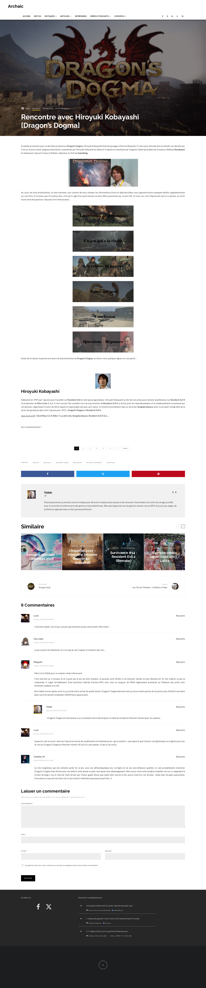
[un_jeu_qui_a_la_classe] (103, 241)
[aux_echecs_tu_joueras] (103, 266)
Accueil (27, 16)
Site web (108, 851)
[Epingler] (158, 474)
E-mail (24, 851)
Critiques (49, 16)
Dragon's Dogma (62, 462)
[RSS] (172, 16)
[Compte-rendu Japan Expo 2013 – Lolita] (164, 551)
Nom (23, 834)
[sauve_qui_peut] (103, 291)
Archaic (15, 6)
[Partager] (47, 474)
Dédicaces (47, 462)
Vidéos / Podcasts (99, 16)
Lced (36, 615)
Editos (37, 16)
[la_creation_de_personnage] (103, 215)
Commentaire (27, 803)
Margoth (38, 662)
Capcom (36, 462)
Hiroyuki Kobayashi (94, 462)
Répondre (180, 615)
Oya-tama (38, 638)
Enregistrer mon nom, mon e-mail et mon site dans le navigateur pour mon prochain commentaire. (61, 865)
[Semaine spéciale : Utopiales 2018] (41, 551)
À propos (119, 16)
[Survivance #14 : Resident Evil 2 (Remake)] (123, 551)
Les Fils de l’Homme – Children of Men (149, 586)
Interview (111, 462)
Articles (64, 16)
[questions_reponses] (103, 341)
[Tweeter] (103, 474)
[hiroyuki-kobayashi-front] (103, 381)
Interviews (81, 16)
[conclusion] (103, 316)
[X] (167, 16)
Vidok (27, 108)
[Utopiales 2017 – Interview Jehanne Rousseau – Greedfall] (82, 551)
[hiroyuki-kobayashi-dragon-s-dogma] (103, 173)
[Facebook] (162, 16)
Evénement (78, 462)
